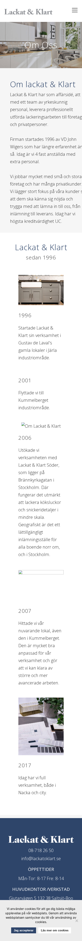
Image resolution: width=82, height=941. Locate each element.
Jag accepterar (23, 930)
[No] (76, 920)
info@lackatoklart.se (41, 858)
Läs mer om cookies (54, 930)
